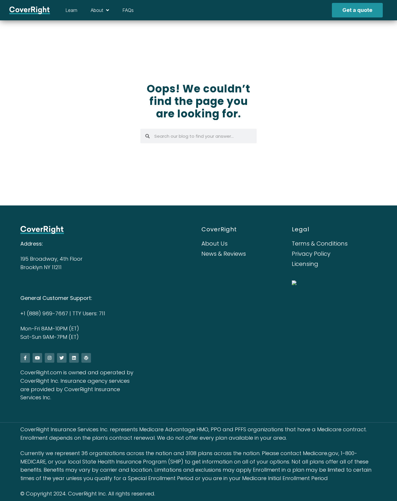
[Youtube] (37, 358)
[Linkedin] (74, 358)
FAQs (128, 10)
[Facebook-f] (25, 358)
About (97, 10)
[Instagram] (49, 358)
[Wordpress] (86, 358)
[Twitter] (62, 358)
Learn (71, 10)
